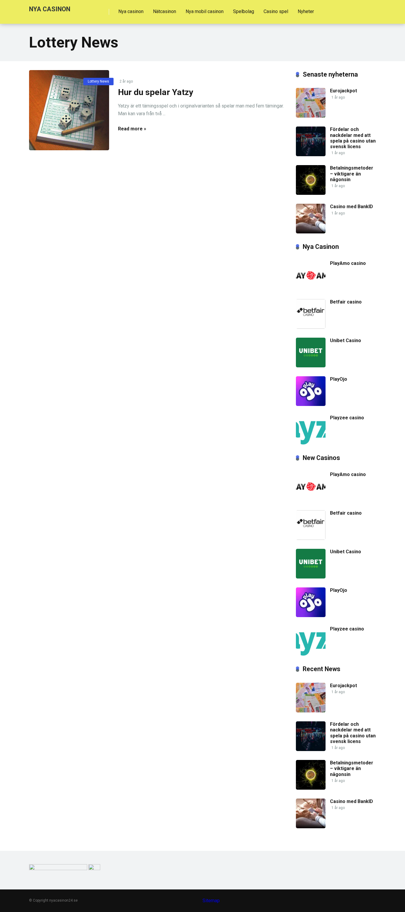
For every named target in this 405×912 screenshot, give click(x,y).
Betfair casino (346, 302)
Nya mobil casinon (205, 11)
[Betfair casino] (311, 327)
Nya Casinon (49, 8)
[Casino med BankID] (311, 232)
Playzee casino (347, 418)
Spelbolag (243, 11)
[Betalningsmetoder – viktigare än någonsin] (311, 193)
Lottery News (98, 81)
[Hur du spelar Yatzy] (69, 110)
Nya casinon (130, 11)
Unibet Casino (345, 340)
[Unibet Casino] (311, 366)
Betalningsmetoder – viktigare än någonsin (351, 173)
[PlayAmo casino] (311, 288)
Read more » (132, 129)
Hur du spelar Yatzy (155, 92)
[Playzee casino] (311, 443)
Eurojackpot (343, 91)
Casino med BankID (351, 206)
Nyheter (306, 11)
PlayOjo (338, 379)
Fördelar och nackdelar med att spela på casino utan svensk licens (353, 138)
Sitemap (211, 900)
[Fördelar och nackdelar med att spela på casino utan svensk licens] (311, 154)
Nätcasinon (164, 11)
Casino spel (276, 11)
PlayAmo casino (348, 263)
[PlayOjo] (311, 404)
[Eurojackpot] (311, 116)
